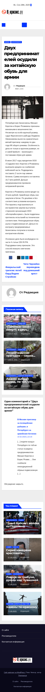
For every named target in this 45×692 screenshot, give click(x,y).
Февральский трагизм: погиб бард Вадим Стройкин (13, 272)
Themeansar (22, 675)
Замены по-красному (21, 607)
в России (10, 604)
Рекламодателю (9, 636)
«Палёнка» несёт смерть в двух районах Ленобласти (21, 329)
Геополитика (18, 574)
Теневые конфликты (25, 375)
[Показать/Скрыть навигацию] (24, 25)
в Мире (21, 520)
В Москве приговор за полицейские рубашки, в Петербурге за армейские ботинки (26, 426)
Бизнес (7, 42)
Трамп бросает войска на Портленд (22, 524)
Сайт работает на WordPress (14, 672)
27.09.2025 (12, 530)
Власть (15, 547)
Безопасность (12, 520)
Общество (21, 323)
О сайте (5, 630)
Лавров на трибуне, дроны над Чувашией (22, 578)
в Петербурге (16, 42)
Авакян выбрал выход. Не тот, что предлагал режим (19, 381)
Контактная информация (13, 642)
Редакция (20, 86)
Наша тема (26, 604)
